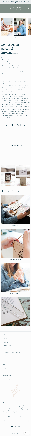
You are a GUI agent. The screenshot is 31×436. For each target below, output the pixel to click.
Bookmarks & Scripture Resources (15, 327)
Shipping (5, 372)
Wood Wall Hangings (14, 259)
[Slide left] (12, 37)
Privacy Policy (6, 379)
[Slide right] (18, 37)
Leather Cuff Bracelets (14, 293)
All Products (6, 338)
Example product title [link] (15, 145)
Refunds (5, 368)
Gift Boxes (15, 225)
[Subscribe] (26, 421)
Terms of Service (7, 375)
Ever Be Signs (16, 433)
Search (4, 359)
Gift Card (5, 355)
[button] (2, 8)
